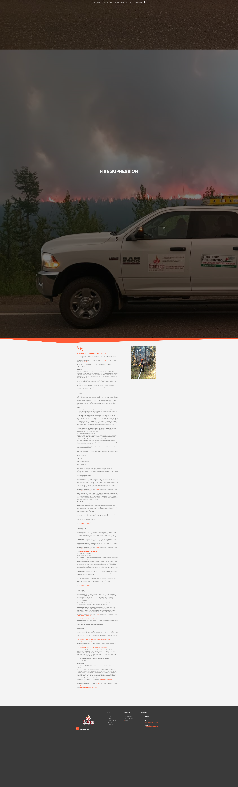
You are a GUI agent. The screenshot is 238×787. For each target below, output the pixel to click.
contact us (98, 489)
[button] (101, 2)
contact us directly (105, 360)
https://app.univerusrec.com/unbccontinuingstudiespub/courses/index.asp (92, 647)
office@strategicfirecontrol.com (90, 361)
